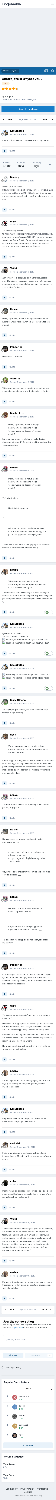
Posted (22, 134)
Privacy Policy (27, 1488)
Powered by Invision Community (28, 1495)
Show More (28, 1445)
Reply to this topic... (17, 1339)
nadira (14, 569)
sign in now (17, 1327)
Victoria (15, 378)
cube (13, 1181)
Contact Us (42, 1488)
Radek (22, 1415)
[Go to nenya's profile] (5, 469)
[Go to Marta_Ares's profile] (5, 415)
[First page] (4, 119)
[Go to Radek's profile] (14, 1416)
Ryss (13, 734)
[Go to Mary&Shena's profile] (5, 702)
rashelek (15, 1143)
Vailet (13, 268)
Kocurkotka (17, 130)
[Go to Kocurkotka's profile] (5, 133)
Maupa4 (9, 96)
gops (13, 221)
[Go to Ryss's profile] (5, 736)
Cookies (28, 1492)
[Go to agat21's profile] (14, 1435)
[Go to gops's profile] (5, 223)
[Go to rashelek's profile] (5, 1145)
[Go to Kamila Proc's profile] (14, 1397)
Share (14, 1355)
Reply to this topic (28, 109)
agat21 (22, 1434)
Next (46, 119)
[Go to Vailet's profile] (5, 270)
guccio (22, 1406)
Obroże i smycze (28, 99)
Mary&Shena (18, 699)
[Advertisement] (28, 38)
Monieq (14, 177)
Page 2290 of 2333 (28, 119)
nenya (14, 467)
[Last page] (52, 119)
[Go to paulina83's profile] (14, 1426)
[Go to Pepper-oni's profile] (5, 349)
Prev (9, 119)
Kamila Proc (24, 1396)
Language (11, 1488)
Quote (12, 151)
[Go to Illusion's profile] (5, 311)
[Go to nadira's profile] (5, 572)
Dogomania (11, 4)
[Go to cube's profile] (5, 1183)
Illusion (14, 309)
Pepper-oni (16, 346)
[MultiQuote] (4, 151)
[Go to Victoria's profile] (5, 380)
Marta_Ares (17, 413)
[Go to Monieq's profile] (5, 179)
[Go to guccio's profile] (14, 1407)
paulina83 (23, 1425)
